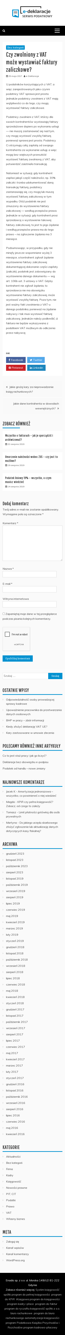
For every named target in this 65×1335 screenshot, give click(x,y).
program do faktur (46, 1304)
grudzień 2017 (15, 1009)
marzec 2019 (14, 928)
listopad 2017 (14, 1015)
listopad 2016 (14, 1090)
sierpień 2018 (14, 972)
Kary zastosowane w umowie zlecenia (30, 732)
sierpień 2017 (14, 1034)
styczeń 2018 (15, 1003)
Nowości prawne (16, 1187)
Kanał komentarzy (17, 1254)
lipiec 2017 (13, 1040)
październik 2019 (17, 884)
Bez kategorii (15, 47)
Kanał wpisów (15, 1247)
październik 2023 (17, 866)
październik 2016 (17, 1096)
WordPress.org (15, 1260)
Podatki (11, 1200)
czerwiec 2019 (15, 909)
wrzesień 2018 (15, 965)
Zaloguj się (12, 1241)
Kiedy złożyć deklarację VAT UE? (26, 726)
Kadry (9, 1175)
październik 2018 (17, 959)
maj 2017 (12, 1053)
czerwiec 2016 (15, 1121)
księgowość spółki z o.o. (45, 1308)
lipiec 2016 (13, 1115)
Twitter (37, 360)
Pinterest (17, 367)
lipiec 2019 (13, 903)
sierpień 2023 (14, 872)
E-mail (7, 583)
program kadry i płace (20, 1304)
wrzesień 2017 (15, 1028)
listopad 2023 (14, 860)
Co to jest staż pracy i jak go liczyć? (24, 755)
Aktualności (13, 1156)
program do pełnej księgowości (31, 1294)
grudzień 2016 (15, 1084)
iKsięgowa (22, 1299)
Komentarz (10, 523)
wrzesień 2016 (15, 1103)
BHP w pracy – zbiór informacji (25, 720)
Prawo (10, 1206)
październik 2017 (17, 1022)
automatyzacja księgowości (42, 1318)
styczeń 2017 (15, 1078)
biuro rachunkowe (21, 1313)
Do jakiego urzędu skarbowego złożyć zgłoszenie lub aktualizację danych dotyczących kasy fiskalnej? (32, 827)
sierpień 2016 (14, 1109)
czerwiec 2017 (15, 1047)
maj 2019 (12, 916)
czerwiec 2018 (15, 984)
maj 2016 (12, 1128)
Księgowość (13, 1181)
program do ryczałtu (17, 1308)
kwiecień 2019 (15, 922)
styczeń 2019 (15, 941)
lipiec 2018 (13, 978)
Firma (9, 1169)
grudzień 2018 (15, 947)
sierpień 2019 (14, 897)
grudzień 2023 (15, 853)
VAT (9, 1212)
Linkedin (37, 367)
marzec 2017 (14, 1065)
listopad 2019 (14, 878)
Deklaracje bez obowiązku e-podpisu (25, 762)
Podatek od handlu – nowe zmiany (24, 768)
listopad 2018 (14, 953)
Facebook (16, 360)
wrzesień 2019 (15, 891)
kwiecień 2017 (15, 1059)
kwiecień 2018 (15, 997)
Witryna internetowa (16, 599)
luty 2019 (12, 934)
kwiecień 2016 (15, 1134)
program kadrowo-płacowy (40, 1327)
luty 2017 (12, 1071)
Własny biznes (15, 1219)
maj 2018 (12, 990)
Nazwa (8, 568)
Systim (40, 1289)
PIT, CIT (11, 1194)
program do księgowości (45, 1299)
